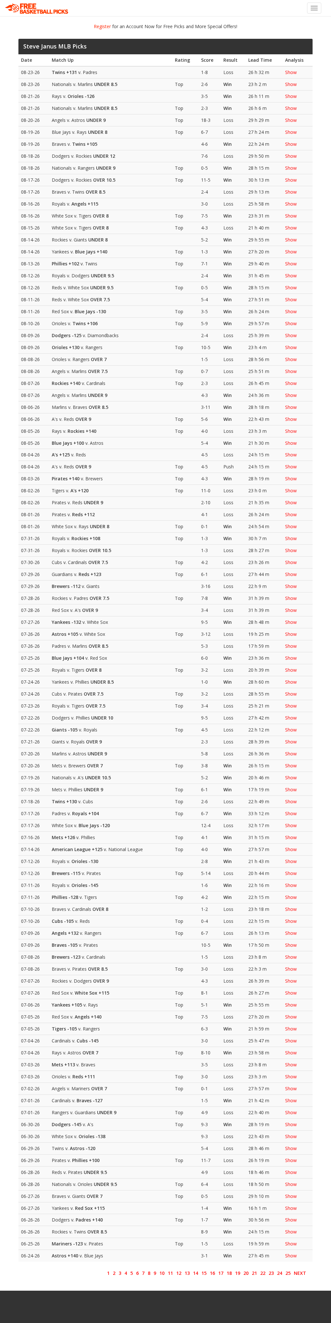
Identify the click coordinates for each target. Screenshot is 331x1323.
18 (229, 1273)
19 (237, 1273)
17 (220, 1273)
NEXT (300, 1273)
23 (271, 1273)
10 (162, 1273)
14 (195, 1273)
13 (187, 1273)
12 (178, 1273)
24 (279, 1273)
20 (246, 1273)
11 (170, 1273)
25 (288, 1273)
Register (102, 26)
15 (204, 1273)
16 (212, 1273)
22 (262, 1273)
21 (254, 1273)
